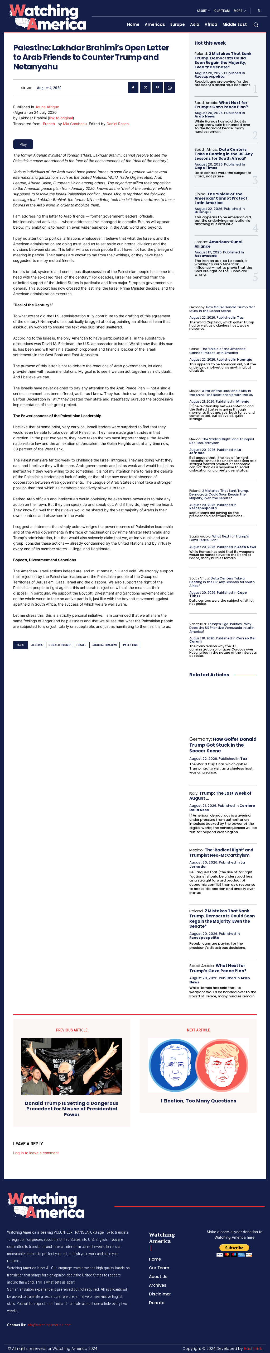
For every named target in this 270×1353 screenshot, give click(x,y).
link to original (61, 118)
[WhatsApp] (169, 87)
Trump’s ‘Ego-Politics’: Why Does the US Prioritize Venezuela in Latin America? (221, 628)
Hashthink (253, 1348)
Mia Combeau (75, 123)
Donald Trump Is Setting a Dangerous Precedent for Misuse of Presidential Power (71, 1109)
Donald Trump (60, 645)
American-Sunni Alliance (218, 244)
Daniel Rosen (118, 123)
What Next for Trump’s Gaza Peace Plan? (221, 105)
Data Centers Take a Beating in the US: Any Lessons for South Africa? (224, 154)
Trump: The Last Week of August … (220, 795)
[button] (255, 24)
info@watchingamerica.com (49, 1325)
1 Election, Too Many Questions (198, 1101)
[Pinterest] (157, 87)
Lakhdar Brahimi (104, 645)
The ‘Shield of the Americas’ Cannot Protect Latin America (221, 198)
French (49, 123)
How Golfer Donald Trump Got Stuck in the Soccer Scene (222, 309)
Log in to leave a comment (36, 1153)
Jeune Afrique (47, 107)
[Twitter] (259, 11)
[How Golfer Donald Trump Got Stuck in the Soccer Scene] (223, 707)
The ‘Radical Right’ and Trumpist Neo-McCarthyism (221, 441)
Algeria (37, 645)
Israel (81, 645)
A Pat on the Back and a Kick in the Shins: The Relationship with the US (221, 393)
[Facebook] (133, 87)
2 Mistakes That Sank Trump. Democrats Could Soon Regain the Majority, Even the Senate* (223, 60)
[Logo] (46, 16)
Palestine (130, 645)
